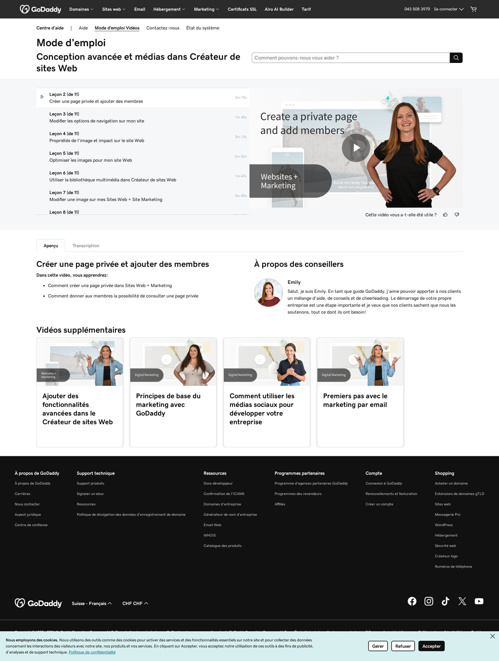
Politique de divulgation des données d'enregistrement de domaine (131, 514)
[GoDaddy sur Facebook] (412, 604)
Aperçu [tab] (51, 245)
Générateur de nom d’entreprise (230, 514)
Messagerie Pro (447, 514)
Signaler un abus (90, 494)
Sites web (442, 504)
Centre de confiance (31, 525)
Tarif (306, 9)
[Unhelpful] (457, 214)
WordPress (444, 525)
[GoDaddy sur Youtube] (479, 604)
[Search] (456, 58)
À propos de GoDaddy (32, 483)
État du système (202, 27)
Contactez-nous (162, 27)
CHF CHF (132, 603)
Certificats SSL (242, 9)
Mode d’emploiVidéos (117, 27)
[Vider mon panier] (474, 9)
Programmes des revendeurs (298, 494)
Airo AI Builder (279, 9)
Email (139, 9)
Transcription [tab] (85, 245)
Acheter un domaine (451, 483)
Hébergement (446, 535)
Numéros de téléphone (453, 566)
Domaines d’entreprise (222, 504)
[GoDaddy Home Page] (39, 603)
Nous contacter (27, 504)
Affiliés (280, 504)
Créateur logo (446, 556)
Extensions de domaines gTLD (459, 494)
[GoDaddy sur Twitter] (462, 604)
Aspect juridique (28, 514)
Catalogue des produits (223, 546)
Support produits (90, 483)
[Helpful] (445, 214)
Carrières (22, 494)
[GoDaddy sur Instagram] (429, 604)
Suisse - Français (89, 603)
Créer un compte (379, 504)
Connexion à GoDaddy (384, 483)
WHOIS (210, 535)
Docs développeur (218, 483)
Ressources (86, 504)
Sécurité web (445, 546)
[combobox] (351, 57)
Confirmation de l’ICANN (224, 494)
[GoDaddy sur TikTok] (445, 604)
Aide (83, 27)
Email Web (212, 525)
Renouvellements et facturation (391, 494)
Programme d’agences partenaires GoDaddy (311, 483)
